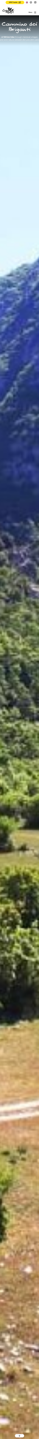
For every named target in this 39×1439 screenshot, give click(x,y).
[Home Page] (10, 10)
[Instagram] (35, 2)
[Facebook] (31, 2)
